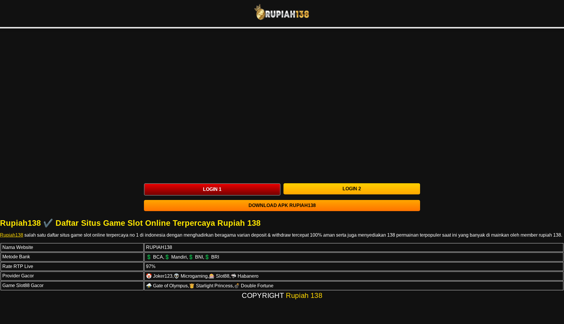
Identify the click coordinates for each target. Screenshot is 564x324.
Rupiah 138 (304, 295)
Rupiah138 (11, 235)
